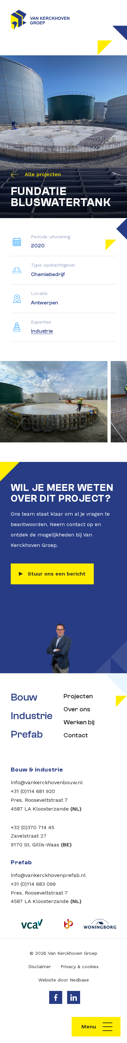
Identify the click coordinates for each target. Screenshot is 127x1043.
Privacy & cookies (80, 966)
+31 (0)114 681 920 (33, 791)
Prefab (27, 734)
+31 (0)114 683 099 (33, 884)
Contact (76, 735)
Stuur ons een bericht (57, 574)
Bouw (24, 697)
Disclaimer (39, 966)
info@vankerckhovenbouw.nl (47, 782)
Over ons (77, 709)
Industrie (42, 331)
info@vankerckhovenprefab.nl (48, 875)
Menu (88, 1026)
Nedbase (79, 979)
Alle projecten (43, 174)
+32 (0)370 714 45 (32, 827)
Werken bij (79, 722)
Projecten (78, 696)
